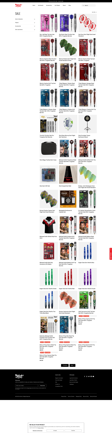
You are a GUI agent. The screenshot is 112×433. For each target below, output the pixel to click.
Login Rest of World (73, 415)
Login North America (74, 413)
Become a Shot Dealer (74, 417)
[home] (18, 5)
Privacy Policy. (41, 427)
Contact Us (57, 420)
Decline (73, 430)
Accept (55, 430)
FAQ (56, 417)
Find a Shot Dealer (58, 415)
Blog (70, 5)
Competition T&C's (59, 422)
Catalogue (72, 420)
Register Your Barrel (59, 413)
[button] (34, 5)
